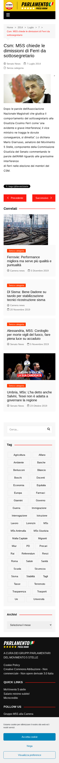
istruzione (42, 515)
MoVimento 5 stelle (15, 689)
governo (40, 500)
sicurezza (40, 568)
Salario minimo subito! (17, 693)
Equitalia (41, 485)
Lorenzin (30, 523)
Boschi (18, 477)
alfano (42, 454)
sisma (14, 576)
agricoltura (19, 454)
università (38, 599)
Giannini (18, 500)
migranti (42, 538)
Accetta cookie (30, 736)
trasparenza (19, 591)
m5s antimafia (18, 530)
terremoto (39, 583)
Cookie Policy (12, 665)
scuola (17, 568)
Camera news (17, 270)
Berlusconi (19, 470)
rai (12, 553)
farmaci (40, 492)
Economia (18, 485)
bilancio (41, 470)
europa (18, 492)
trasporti (42, 591)
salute (29, 561)
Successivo (42, 198)
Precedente (17, 198)
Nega (29, 746)
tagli (45, 576)
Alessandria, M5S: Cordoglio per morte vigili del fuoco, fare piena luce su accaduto (28, 334)
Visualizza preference (29, 755)
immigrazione (39, 508)
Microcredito (11, 698)
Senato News (13, 63)
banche (41, 462)
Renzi (45, 553)
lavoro (14, 523)
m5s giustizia (41, 530)
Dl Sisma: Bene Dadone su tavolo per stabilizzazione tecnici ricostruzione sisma (26, 296)
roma (14, 561)
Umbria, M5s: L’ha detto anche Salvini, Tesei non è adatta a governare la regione (29, 396)
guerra (16, 508)
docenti (41, 477)
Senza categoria (15, 68)
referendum (28, 553)
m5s (45, 523)
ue (16, 599)
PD (28, 546)
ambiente (19, 462)
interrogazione (19, 515)
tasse (17, 583)
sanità (44, 561)
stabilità (30, 576)
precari (43, 546)
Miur (14, 546)
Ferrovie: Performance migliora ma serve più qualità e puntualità (29, 261)
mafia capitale (20, 538)
